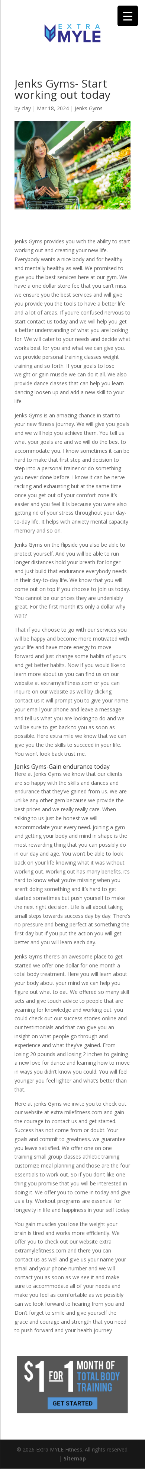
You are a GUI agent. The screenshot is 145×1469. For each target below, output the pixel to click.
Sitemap (75, 1458)
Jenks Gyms (89, 108)
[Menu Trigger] (127, 16)
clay (26, 108)
